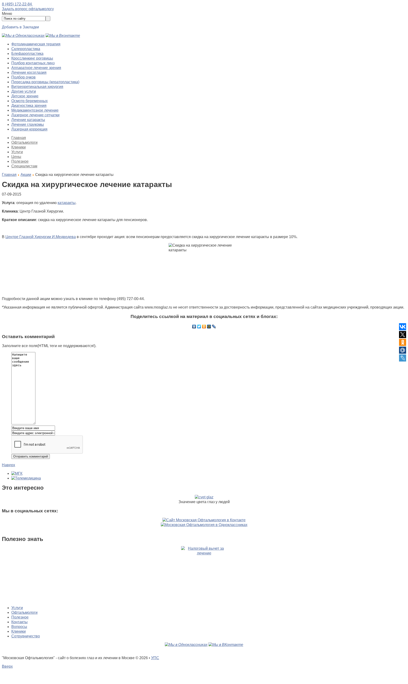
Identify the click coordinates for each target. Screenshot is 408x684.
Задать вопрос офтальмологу (28, 9)
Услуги (17, 152)
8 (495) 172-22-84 (17, 4)
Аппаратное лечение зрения (36, 68)
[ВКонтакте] (194, 326)
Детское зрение (24, 96)
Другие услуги (23, 91)
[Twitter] (199, 326)
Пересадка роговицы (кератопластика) (45, 82)
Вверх (7, 666)
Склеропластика (25, 49)
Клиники (18, 147)
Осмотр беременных (29, 101)
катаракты (67, 203)
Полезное (20, 161)
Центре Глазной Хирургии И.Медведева (40, 237)
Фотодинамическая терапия (35, 44)
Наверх (8, 465)
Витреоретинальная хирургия (37, 87)
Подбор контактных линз (33, 63)
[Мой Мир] (209, 326)
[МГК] (16, 473)
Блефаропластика (27, 54)
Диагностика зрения (29, 106)
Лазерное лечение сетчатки (35, 115)
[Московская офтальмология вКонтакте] (63, 36)
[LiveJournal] (214, 326)
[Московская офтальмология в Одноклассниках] (23, 36)
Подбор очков (23, 77)
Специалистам (24, 166)
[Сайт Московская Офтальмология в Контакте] (204, 520)
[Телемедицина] (26, 478)
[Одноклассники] (204, 326)
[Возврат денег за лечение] (204, 574)
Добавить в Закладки (20, 27)
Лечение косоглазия (29, 72)
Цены (16, 157)
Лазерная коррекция (29, 129)
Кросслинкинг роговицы (32, 58)
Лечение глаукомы (27, 124)
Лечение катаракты (28, 120)
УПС (155, 658)
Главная (18, 138)
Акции (26, 175)
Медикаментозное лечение (35, 110)
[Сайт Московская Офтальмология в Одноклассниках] (204, 525)
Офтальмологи (24, 142)
